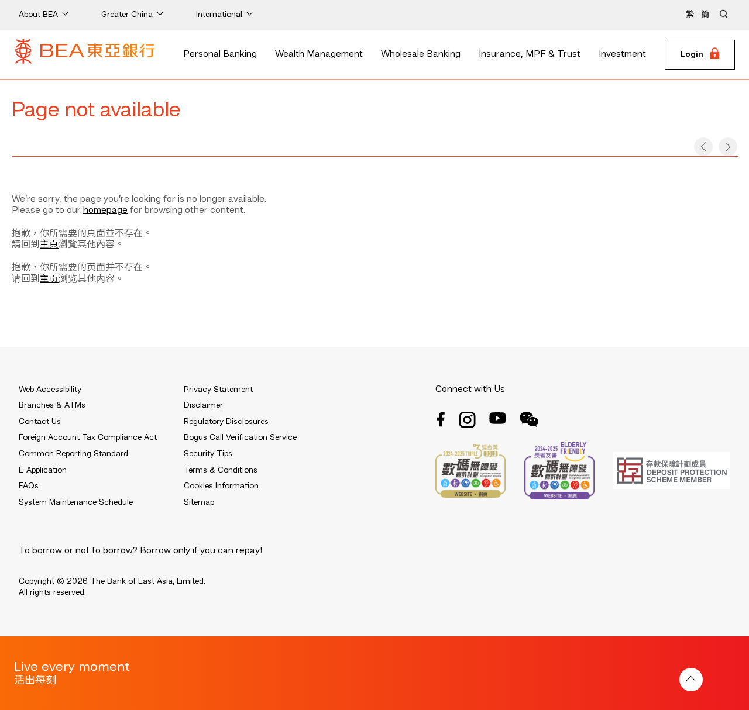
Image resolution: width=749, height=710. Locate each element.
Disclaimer (203, 405)
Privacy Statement (218, 389)
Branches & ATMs (52, 405)
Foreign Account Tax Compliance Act (88, 437)
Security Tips (208, 454)
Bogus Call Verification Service (240, 437)
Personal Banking (220, 54)
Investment (622, 54)
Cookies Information (221, 486)
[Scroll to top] (691, 679)
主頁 (49, 245)
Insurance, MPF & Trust (529, 54)
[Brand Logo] (85, 55)
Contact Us (40, 422)
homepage (105, 210)
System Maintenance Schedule (76, 502)
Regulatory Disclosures (226, 422)
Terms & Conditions (220, 470)
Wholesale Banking (421, 54)
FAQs (29, 486)
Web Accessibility (50, 389)
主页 (49, 279)
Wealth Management (319, 54)
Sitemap (199, 502)
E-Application (43, 470)
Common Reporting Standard (73, 454)
